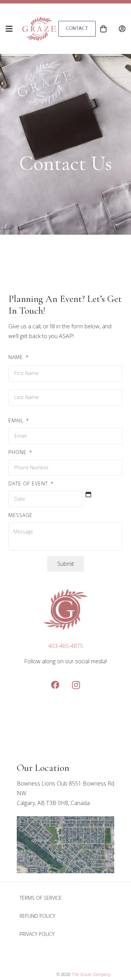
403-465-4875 (65, 646)
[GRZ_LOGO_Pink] (39, 29)
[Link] (122, 28)
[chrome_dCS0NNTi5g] (65, 844)
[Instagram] (76, 684)
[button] (9, 28)
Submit (65, 564)
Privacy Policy (37, 934)
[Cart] (103, 28)
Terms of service (41, 897)
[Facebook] (55, 684)
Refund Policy (37, 916)
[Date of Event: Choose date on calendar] (88, 494)
